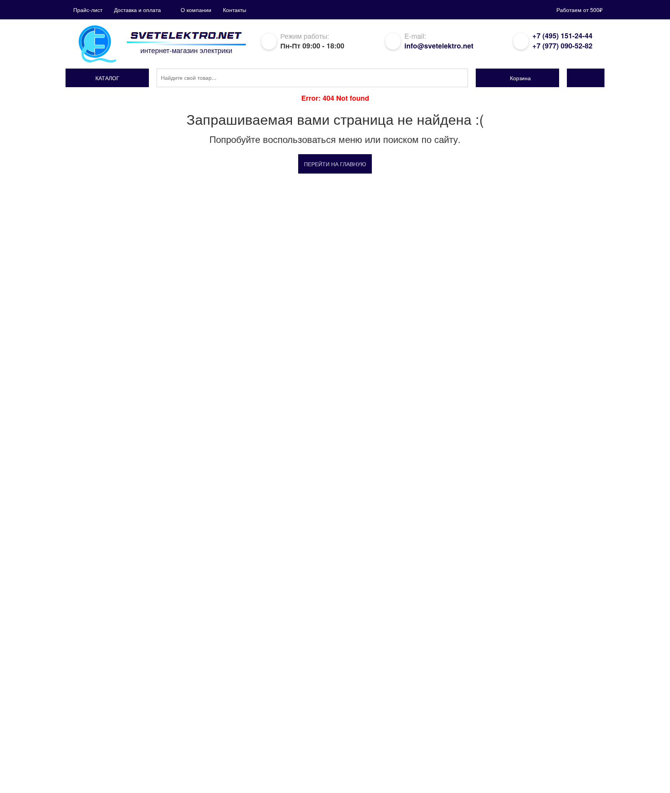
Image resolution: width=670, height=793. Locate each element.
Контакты (234, 10)
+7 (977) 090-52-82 (562, 46)
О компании (196, 10)
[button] (107, 78)
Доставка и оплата (137, 10)
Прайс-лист (87, 10)
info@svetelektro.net (438, 46)
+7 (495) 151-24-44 (562, 36)
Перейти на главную (335, 164)
